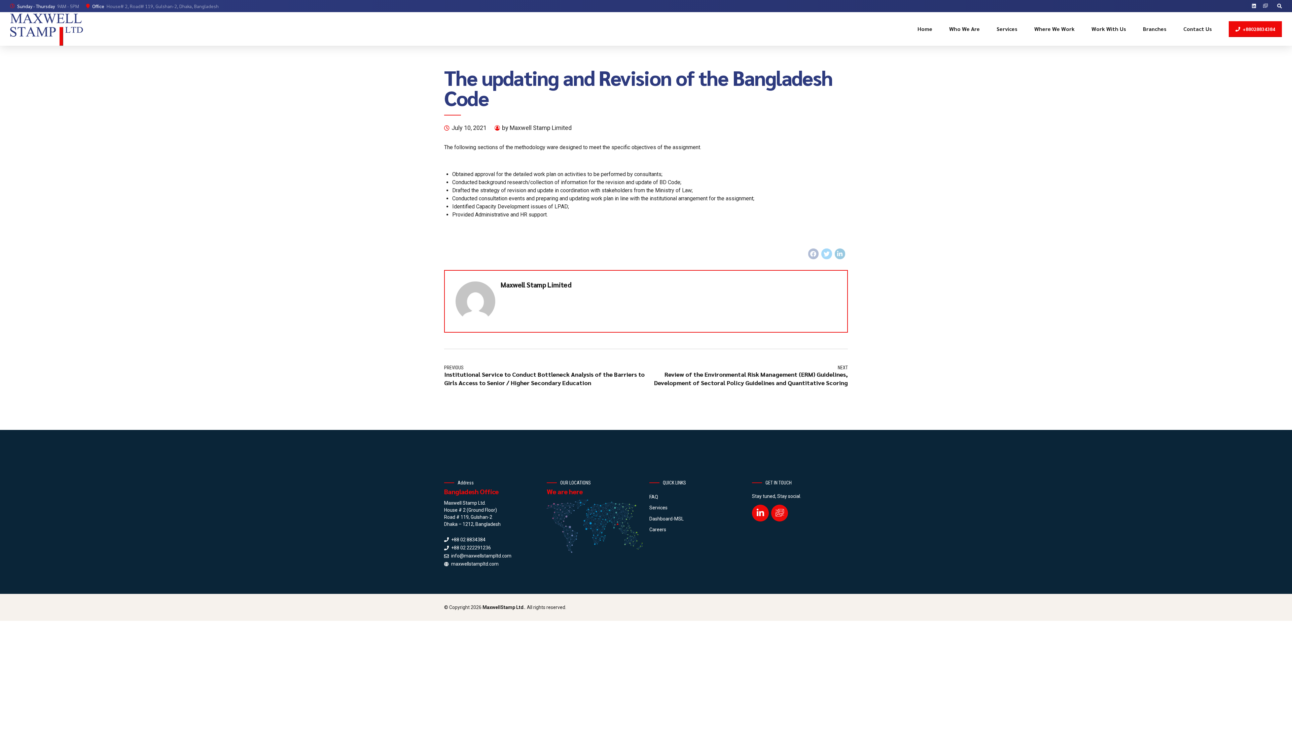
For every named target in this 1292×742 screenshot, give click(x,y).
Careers (657, 529)
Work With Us (1108, 28)
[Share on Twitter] (826, 253)
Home (925, 28)
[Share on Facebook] (813, 253)
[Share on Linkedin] (840, 253)
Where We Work (1054, 28)
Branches (1155, 28)
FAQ (653, 497)
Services (1007, 28)
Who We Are (964, 28)
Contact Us (1197, 28)
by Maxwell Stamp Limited (537, 127)
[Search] (1279, 6)
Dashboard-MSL (666, 518)
